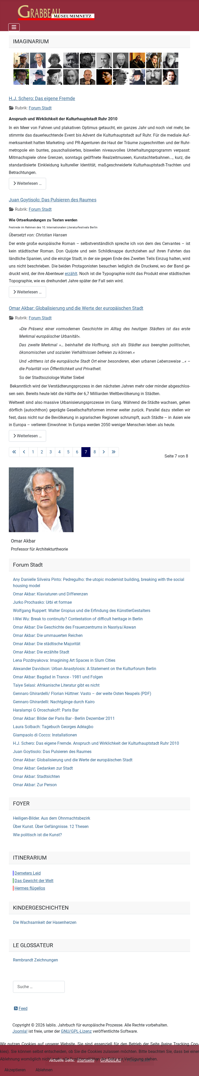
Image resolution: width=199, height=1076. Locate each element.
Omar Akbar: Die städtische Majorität (46, 643)
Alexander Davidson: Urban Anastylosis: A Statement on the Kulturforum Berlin (84, 668)
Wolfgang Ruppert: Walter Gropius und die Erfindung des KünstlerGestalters (81, 610)
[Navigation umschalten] (14, 27)
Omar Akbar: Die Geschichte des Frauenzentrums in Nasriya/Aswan (74, 627)
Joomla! (19, 1031)
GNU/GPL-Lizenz (76, 1031)
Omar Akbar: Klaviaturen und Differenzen (50, 594)
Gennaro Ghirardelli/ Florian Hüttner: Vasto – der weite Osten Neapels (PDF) (82, 693)
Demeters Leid (28, 873)
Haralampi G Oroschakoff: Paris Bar (46, 710)
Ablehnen (44, 1069)
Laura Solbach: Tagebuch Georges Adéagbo (53, 726)
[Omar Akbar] (41, 499)
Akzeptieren (15, 1069)
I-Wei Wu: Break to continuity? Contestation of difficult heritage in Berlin (78, 618)
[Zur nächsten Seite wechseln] (103, 452)
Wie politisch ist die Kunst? (37, 834)
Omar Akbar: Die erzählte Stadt (41, 652)
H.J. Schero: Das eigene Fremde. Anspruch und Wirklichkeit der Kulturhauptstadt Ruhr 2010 (96, 743)
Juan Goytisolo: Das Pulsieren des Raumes (52, 199)
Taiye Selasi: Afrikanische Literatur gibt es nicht (56, 685)
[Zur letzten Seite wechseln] (113, 452)
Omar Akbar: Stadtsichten (36, 776)
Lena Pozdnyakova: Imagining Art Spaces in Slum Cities (64, 660)
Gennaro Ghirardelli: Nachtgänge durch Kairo (54, 701)
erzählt (71, 273)
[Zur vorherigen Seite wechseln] (24, 452)
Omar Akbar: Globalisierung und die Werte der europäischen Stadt (76, 308)
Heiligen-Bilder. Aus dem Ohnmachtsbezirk (51, 818)
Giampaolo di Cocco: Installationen (45, 735)
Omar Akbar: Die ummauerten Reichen (48, 635)
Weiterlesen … (29, 183)
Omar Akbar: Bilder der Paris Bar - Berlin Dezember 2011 (64, 718)
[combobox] (39, 987)
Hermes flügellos (30, 888)
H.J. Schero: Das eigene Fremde (42, 98)
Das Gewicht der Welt (34, 880)
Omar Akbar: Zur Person (35, 784)
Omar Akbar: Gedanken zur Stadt (43, 768)
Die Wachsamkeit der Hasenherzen (44, 922)
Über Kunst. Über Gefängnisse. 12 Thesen (51, 826)
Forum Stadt (40, 108)
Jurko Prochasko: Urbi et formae (42, 602)
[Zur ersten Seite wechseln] (14, 452)
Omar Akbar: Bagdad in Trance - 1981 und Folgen (58, 676)
